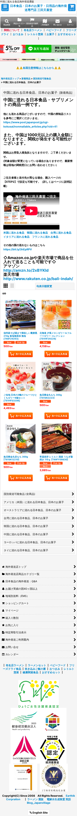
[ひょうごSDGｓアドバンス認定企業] (52, 721)
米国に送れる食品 (13, 232)
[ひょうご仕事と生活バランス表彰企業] (24, 749)
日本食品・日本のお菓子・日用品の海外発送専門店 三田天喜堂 (38, 8)
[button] (5, 7)
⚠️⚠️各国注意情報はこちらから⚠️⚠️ (38, 67)
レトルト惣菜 (35, 34)
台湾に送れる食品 (60, 232)
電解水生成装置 (56, 799)
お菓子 (50, 34)
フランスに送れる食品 (45, 236)
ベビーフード (54, 30)
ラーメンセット (37, 665)
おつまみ (18, 34)
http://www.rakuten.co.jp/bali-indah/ (38, 278)
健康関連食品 (30, 672)
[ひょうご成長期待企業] (23, 777)
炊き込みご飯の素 (35, 668)
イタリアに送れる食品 (16, 236)
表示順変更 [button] (45, 286)
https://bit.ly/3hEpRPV (17, 249)
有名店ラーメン (33, 30)
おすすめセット (67, 34)
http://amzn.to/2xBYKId (26, 270)
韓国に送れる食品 (37, 232)
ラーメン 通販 (35, 799)
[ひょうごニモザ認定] (38, 693)
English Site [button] (40, 812)
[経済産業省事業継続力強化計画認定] (52, 749)
